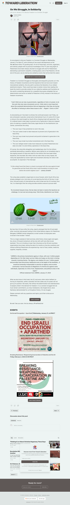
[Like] (11, 19)
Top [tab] (12, 437)
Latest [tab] (15, 437)
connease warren (17, 15)
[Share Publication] (53, 3)
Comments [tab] (13, 420)
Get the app (42, 498)
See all (13, 474)
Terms (39, 495)
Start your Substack (31, 498)
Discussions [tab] (20, 437)
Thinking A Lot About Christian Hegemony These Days (28, 442)
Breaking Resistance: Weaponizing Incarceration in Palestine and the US (32, 355)
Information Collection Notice (35, 466)
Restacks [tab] (19, 420)
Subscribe (58, 3)
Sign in (66, 3)
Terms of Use (41, 465)
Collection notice (45, 495)
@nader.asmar (40, 56)
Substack (28, 502)
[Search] (50, 3)
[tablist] (16, 420)
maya (15, 445)
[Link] (8, 310)
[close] (48, 446)
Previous (15, 410)
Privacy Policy (45, 466)
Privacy (35, 495)
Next (55, 410)
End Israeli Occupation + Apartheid (21, 313)
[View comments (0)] (14, 19)
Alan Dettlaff (19, 468)
